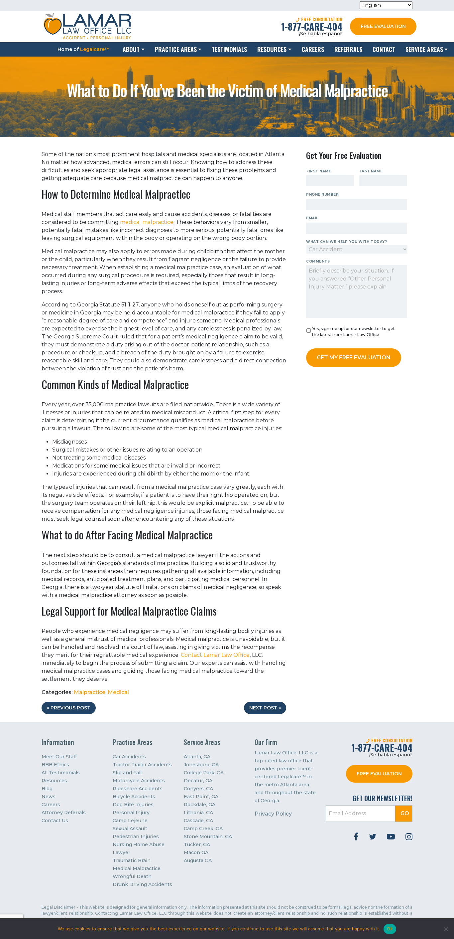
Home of (83, 49)
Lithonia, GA (198, 813)
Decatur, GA (198, 781)
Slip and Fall (127, 773)
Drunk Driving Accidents (142, 884)
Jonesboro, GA (201, 765)
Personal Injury (131, 813)
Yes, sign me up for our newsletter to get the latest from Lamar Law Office (353, 331)
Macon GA (196, 852)
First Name (318, 171)
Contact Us (55, 821)
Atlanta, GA (197, 757)
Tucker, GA (197, 844)
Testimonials (229, 49)
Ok (390, 928)
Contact (384, 49)
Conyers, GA (198, 789)
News (49, 797)
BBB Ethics (55, 765)
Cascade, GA (198, 821)
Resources (271, 49)
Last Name (371, 171)
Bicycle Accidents (134, 797)
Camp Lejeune (130, 821)
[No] (445, 929)
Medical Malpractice (137, 868)
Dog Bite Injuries (133, 805)
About (131, 49)
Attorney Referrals (64, 813)
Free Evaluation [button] (383, 26)
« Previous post (68, 708)
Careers (313, 49)
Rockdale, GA (199, 805)
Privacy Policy (273, 814)
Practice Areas (176, 49)
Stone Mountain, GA (208, 837)
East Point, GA (201, 797)
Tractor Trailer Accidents (142, 765)
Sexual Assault (130, 829)
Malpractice (89, 692)
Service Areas (424, 49)
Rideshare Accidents (138, 789)
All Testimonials (61, 773)
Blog (47, 789)
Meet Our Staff (59, 757)
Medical (118, 692)
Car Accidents (129, 757)
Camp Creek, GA (203, 829)
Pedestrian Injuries (136, 837)
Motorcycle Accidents (139, 781)
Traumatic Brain (132, 860)
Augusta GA (198, 860)
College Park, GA (204, 773)
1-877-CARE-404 (311, 26)
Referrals (348, 49)
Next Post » (265, 708)
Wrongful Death (132, 876)
